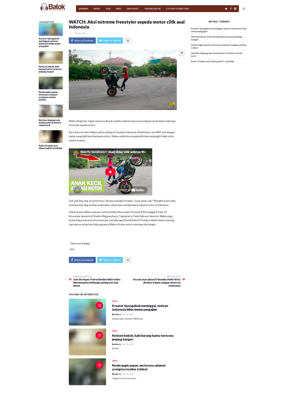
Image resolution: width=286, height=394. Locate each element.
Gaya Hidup (132, 8)
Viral (118, 8)
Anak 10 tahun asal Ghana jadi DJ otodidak (212, 61)
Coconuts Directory (177, 8)
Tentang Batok (152, 8)
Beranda (83, 8)
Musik (97, 8)
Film (108, 8)
